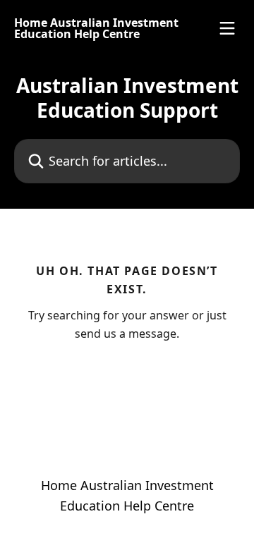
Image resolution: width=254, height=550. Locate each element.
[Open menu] (227, 28)
